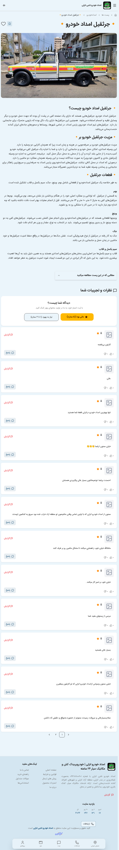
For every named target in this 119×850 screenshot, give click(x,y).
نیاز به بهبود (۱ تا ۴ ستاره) (41, 317)
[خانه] (115, 15)
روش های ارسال (49, 778)
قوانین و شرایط (49, 774)
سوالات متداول (22, 778)
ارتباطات (86, 824)
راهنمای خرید (23, 774)
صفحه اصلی (51, 770)
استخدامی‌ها (23, 783)
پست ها (105, 15)
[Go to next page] (49, 734)
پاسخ (8, 353)
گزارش (7, 334)
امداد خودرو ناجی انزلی (43, 828)
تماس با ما (24, 770)
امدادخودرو (92, 15)
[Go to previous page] (68, 734)
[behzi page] (59, 833)
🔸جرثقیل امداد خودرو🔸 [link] (70, 15)
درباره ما (53, 787)
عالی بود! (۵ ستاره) (75, 317)
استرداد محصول (49, 783)
